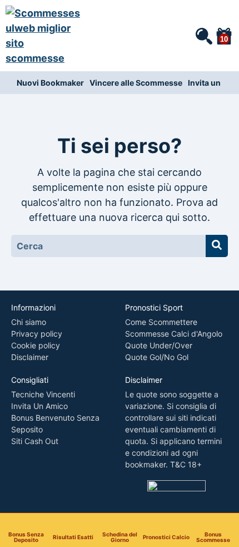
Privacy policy (36, 333)
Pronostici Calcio (166, 537)
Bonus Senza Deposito (26, 537)
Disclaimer (29, 357)
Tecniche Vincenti (43, 394)
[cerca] (203, 36)
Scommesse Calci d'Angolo (173, 333)
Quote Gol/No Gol (156, 357)
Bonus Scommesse (213, 537)
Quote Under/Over (158, 345)
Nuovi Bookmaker (50, 82)
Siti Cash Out (34, 441)
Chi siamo (28, 322)
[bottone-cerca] (217, 246)
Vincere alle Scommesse (135, 82)
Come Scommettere (161, 322)
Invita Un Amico (39, 406)
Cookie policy (35, 345)
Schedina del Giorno (119, 537)
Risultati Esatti (73, 537)
